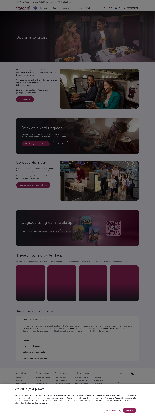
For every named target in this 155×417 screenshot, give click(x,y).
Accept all (129, 410)
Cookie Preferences (112, 410)
